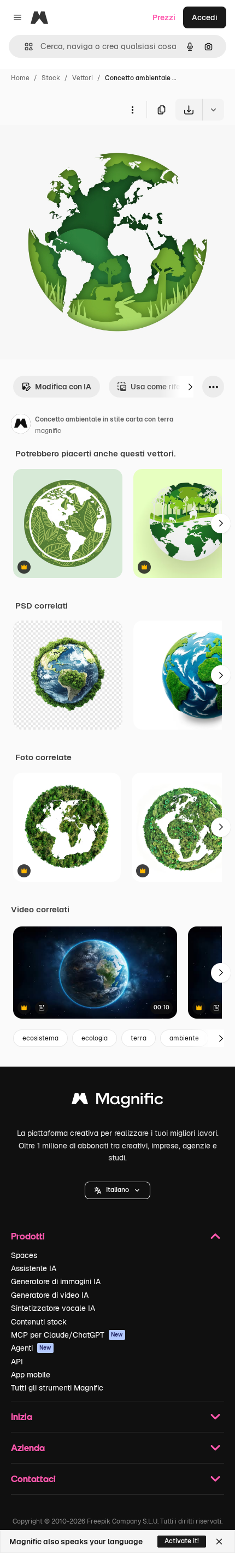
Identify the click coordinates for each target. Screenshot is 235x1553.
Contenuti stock (39, 1322)
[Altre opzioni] (132, 110)
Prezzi (163, 17)
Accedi (205, 17)
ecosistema (40, 1038)
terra (138, 1038)
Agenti (31, 1348)
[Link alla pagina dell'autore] (21, 425)
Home (20, 78)
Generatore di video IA (50, 1295)
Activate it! (181, 1541)
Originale (72, 146)
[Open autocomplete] (24, 47)
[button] (117, 1190)
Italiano (117, 1189)
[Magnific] (117, 1101)
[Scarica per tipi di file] (213, 110)
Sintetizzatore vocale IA (53, 1308)
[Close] (219, 1541)
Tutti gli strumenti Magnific (57, 1388)
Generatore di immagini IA (56, 1281)
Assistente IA (33, 1268)
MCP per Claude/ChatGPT (67, 1335)
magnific (48, 430)
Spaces (24, 1255)
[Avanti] (190, 387)
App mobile (30, 1375)
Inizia (21, 1416)
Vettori (82, 78)
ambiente (184, 1038)
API (17, 1362)
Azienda (28, 1447)
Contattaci (33, 1478)
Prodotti (28, 1236)
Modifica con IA (63, 387)
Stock (51, 78)
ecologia (94, 1038)
